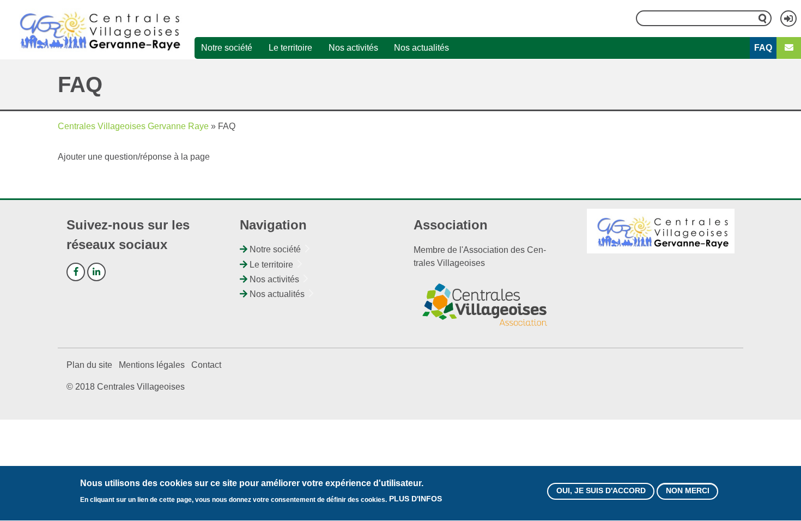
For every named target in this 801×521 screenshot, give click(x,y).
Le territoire (290, 47)
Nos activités (353, 47)
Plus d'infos (415, 499)
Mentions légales (152, 364)
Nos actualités (421, 47)
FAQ (763, 47)
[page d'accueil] (97, 29)
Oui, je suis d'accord (601, 491)
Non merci (687, 491)
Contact (206, 364)
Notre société (226, 47)
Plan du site (89, 364)
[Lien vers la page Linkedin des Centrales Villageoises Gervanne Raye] (96, 272)
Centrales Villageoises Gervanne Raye (133, 126)
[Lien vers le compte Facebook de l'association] (75, 272)
